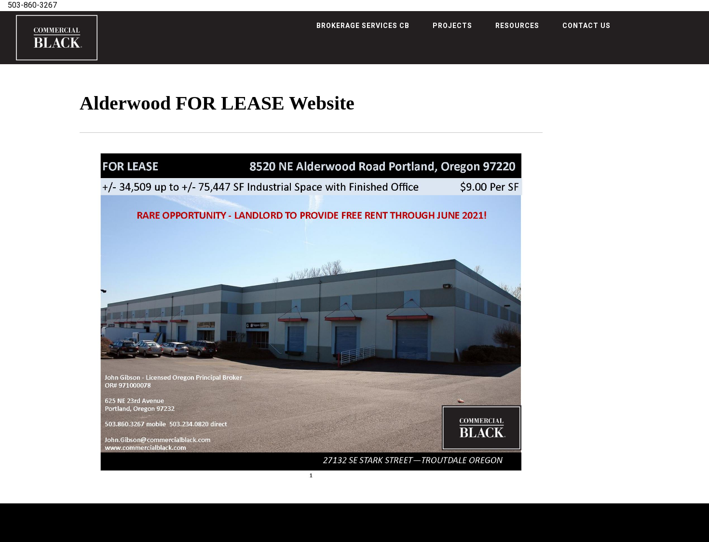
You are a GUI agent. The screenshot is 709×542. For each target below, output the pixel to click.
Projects (452, 25)
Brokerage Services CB (362, 25)
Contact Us (586, 25)
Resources (517, 25)
